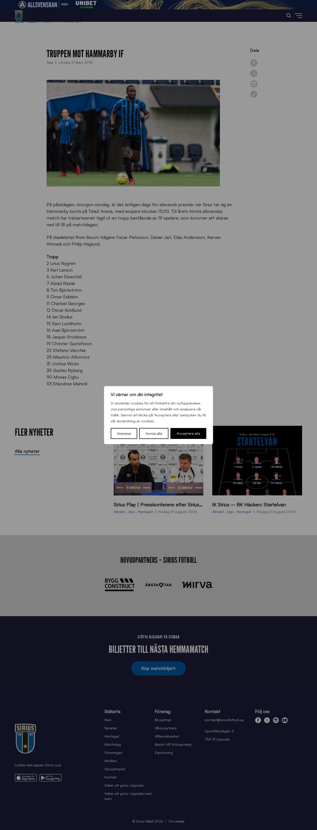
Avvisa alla (154, 433)
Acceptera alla (188, 433)
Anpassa (124, 433)
